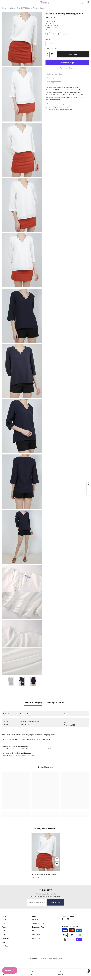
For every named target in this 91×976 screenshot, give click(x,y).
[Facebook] (43, 495)
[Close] (63, 461)
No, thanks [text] (47, 500)
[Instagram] (48, 495)
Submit (45, 487)
